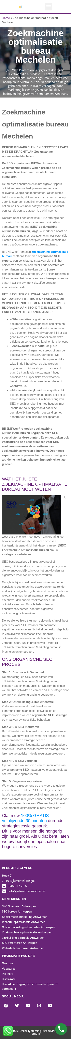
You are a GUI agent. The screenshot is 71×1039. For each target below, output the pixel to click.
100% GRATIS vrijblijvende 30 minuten (25, 818)
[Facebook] (6, 1006)
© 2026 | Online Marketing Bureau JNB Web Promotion (36, 1032)
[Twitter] (17, 1006)
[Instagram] (39, 1006)
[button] (48, 6)
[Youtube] (28, 1006)
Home (6, 18)
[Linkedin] (50, 1006)
